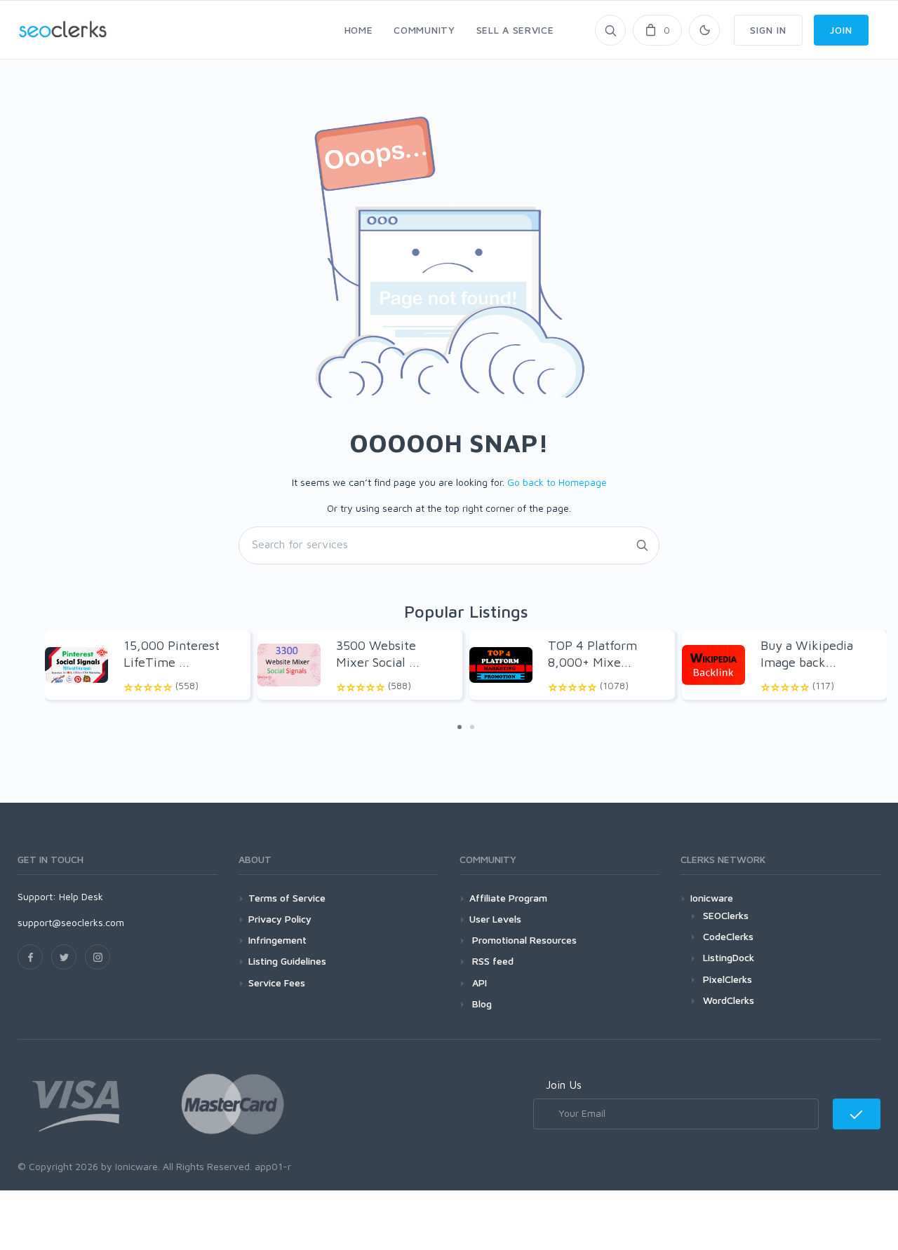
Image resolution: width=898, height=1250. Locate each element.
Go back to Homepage (557, 482)
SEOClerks (726, 915)
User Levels (495, 919)
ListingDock (728, 957)
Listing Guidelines (287, 961)
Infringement (277, 940)
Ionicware (711, 898)
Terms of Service (287, 898)
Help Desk (81, 896)
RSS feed (491, 961)
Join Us (564, 1084)
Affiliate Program (508, 898)
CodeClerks (728, 936)
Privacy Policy (279, 919)
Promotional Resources (523, 940)
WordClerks (728, 1000)
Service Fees (276, 983)
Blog (480, 1004)
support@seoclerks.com (71, 922)
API (478, 983)
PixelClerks (727, 979)
